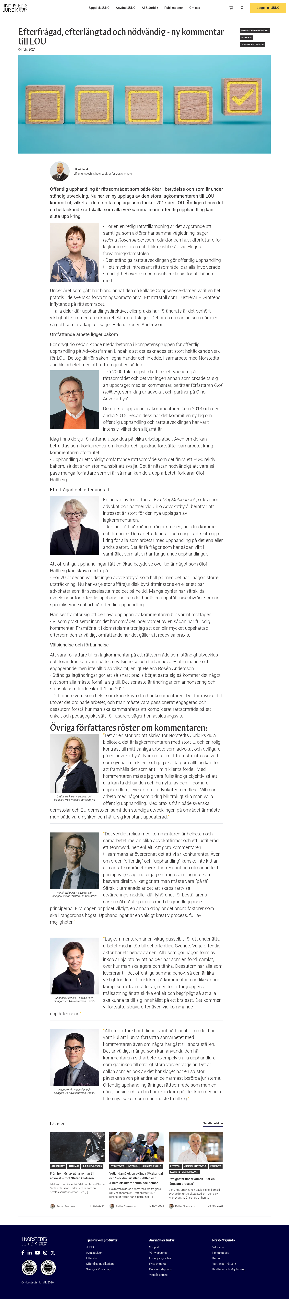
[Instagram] (47, 1252)
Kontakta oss (220, 1253)
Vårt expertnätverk (224, 1264)
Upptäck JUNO (99, 8)
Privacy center (158, 1264)
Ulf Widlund (81, 169)
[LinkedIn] (31, 1252)
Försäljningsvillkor (160, 1258)
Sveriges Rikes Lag (98, 1269)
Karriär (216, 1258)
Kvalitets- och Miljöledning (228, 1269)
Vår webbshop (158, 1253)
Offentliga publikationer (100, 1264)
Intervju (246, 37)
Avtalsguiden (94, 1253)
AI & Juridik (150, 8)
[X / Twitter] (54, 1252)
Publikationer (173, 8)
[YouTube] (39, 1252)
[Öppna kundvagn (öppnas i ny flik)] (231, 8)
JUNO (90, 1247)
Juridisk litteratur (252, 44)
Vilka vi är (218, 1247)
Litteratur (92, 1258)
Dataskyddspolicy (160, 1269)
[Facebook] (24, 1252)
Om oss (194, 8)
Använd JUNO (125, 8)
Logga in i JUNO (268, 8)
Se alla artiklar (213, 1123)
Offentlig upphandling (254, 30)
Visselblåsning (158, 1275)
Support (154, 1247)
